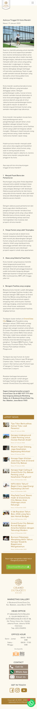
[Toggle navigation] (32, 3)
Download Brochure (17, 567)
